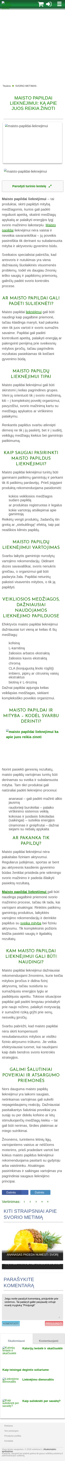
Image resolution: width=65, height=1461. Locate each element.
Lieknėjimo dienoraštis (38, 1379)
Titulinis (7, 85)
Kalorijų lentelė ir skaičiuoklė (42, 1348)
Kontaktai (8, 1441)
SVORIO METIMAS (25, 85)
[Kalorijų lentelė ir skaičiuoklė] (12, 1355)
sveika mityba (30, 923)
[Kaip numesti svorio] (10, 8)
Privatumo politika (12, 1436)
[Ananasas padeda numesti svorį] (32, 1242)
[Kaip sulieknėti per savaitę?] (12, 1407)
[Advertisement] (32, 46)
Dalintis (11, 1192)
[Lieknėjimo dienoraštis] (12, 1386)
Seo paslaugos (11, 1431)
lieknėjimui (34, 312)
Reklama (8, 1426)
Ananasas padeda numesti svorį (32, 1254)
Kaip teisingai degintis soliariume (25, 1369)
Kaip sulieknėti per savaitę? (41, 1401)
